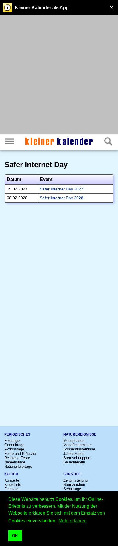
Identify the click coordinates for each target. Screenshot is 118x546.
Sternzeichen (74, 484)
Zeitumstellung (75, 480)
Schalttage (72, 489)
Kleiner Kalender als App (42, 7)
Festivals (11, 489)
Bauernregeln (74, 462)
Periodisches (17, 434)
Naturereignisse (79, 434)
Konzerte (11, 480)
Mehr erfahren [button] (72, 520)
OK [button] (15, 535)
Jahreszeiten (73, 453)
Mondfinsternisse (77, 445)
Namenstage (14, 462)
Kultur (11, 474)
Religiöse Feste (17, 458)
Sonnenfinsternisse (79, 449)
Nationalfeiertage (18, 466)
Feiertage (12, 440)
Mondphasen (73, 440)
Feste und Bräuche (20, 453)
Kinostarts (12, 484)
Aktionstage (14, 449)
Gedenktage (14, 445)
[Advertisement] (59, 75)
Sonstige (72, 474)
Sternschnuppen (76, 458)
